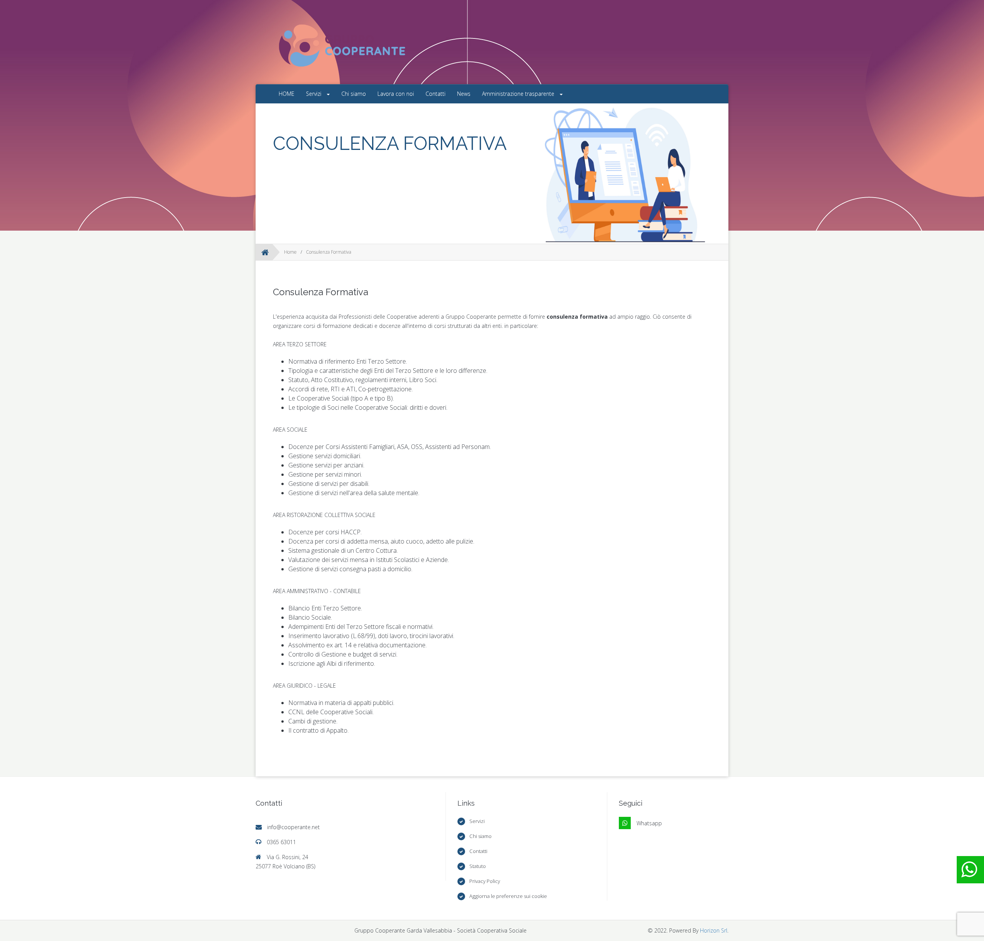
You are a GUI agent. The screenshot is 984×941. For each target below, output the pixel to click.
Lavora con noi (395, 93)
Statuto (477, 866)
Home (290, 252)
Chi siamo (353, 93)
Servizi (314, 93)
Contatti (435, 93)
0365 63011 (281, 842)
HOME (286, 93)
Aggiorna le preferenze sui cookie (508, 896)
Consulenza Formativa (328, 252)
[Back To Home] (265, 252)
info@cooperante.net (293, 827)
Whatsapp (649, 823)
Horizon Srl (713, 930)
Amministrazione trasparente (519, 93)
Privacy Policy (484, 881)
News (463, 93)
